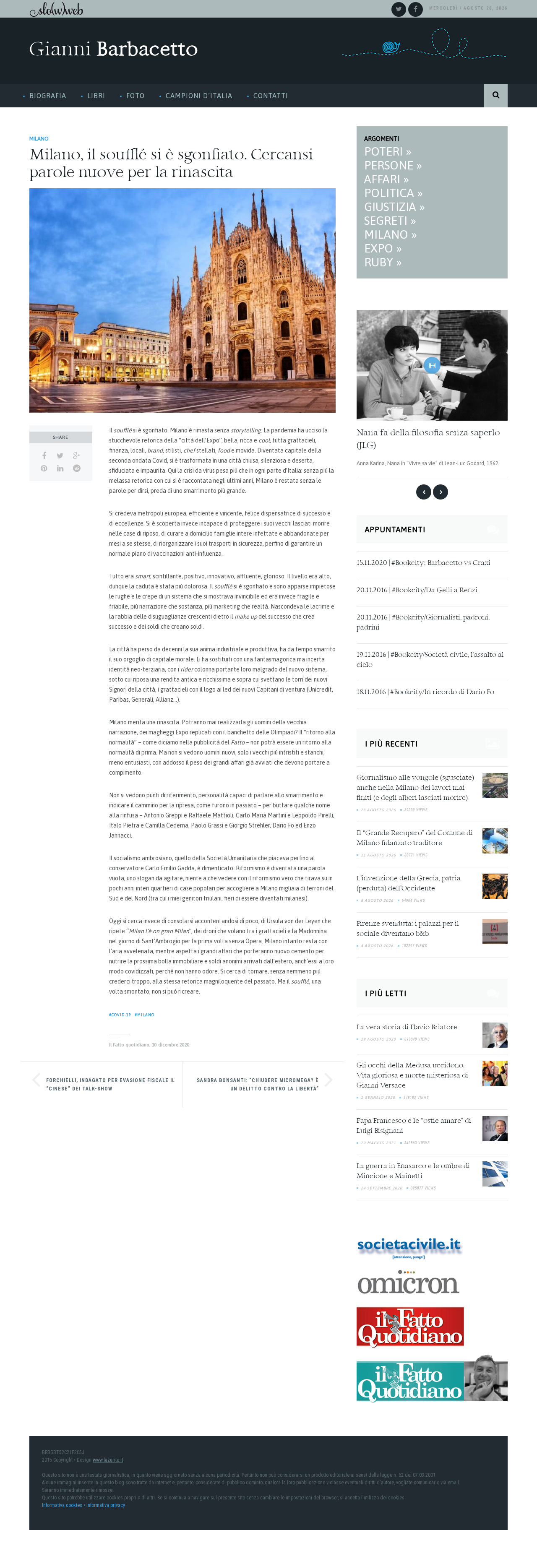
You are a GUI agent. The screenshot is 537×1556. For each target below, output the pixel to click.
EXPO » (383, 248)
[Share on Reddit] (76, 468)
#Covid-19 (120, 1015)
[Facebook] (415, 9)
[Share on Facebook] (44, 456)
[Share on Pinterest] (44, 468)
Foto (135, 95)
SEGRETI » (390, 220)
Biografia (47, 95)
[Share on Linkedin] (60, 468)
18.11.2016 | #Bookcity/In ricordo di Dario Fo (425, 692)
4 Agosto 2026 (377, 945)
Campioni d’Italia (199, 95)
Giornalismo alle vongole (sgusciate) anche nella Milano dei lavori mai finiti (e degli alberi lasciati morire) (415, 787)
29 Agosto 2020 (378, 1038)
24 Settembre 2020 (381, 1187)
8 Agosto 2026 (377, 900)
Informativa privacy (105, 1504)
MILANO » (390, 234)
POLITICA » (393, 193)
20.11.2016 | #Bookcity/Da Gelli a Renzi (417, 590)
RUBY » (383, 262)
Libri (96, 95)
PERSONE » (393, 165)
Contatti (270, 95)
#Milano (144, 1015)
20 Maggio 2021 (378, 1142)
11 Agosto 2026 (378, 855)
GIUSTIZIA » (394, 206)
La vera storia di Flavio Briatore (407, 1026)
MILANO (39, 138)
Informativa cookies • (64, 1504)
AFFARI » (386, 179)
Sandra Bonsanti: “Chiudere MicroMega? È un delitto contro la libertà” (258, 1084)
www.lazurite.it (108, 1459)
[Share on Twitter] (60, 456)
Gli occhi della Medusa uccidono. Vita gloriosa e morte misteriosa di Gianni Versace (412, 1075)
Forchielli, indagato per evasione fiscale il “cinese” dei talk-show (110, 1084)
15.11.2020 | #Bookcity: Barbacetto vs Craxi (423, 563)
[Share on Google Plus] (76, 456)
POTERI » (388, 151)
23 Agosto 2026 (378, 809)
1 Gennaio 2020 (378, 1097)
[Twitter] (398, 9)
